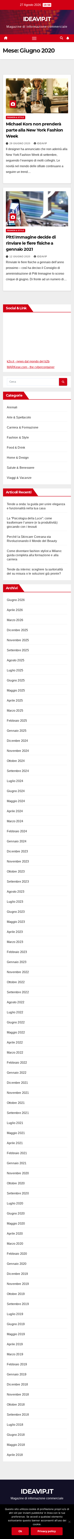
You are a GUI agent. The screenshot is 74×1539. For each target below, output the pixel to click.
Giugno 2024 (16, 791)
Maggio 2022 (16, 1032)
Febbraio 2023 (17, 952)
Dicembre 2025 (17, 630)
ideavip (42, 143)
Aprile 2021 (15, 1143)
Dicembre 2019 (17, 1273)
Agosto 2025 (15, 660)
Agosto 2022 (15, 1002)
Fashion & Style (15, 117)
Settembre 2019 (18, 1304)
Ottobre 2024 (16, 760)
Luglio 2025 (15, 670)
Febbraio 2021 (17, 1153)
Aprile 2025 (15, 700)
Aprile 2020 (15, 1233)
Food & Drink (16, 447)
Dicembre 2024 (17, 740)
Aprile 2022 (15, 1042)
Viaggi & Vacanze (19, 477)
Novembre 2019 (18, 1283)
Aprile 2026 (15, 610)
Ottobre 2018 (16, 1404)
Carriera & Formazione (22, 427)
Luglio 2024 (15, 781)
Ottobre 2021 (16, 1102)
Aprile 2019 (15, 1344)
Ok (20, 1531)
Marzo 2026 (15, 620)
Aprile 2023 (15, 931)
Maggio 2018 (16, 1444)
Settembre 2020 (18, 1193)
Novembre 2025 (18, 640)
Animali (12, 407)
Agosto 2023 (15, 891)
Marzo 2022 (15, 1052)
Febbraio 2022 (17, 1062)
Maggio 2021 (16, 1133)
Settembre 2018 (18, 1414)
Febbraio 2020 (17, 1253)
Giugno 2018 (16, 1434)
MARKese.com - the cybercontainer (30, 367)
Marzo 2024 (15, 821)
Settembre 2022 (18, 992)
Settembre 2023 (18, 881)
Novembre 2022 (18, 972)
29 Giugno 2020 (20, 143)
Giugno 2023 (16, 911)
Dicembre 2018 (17, 1384)
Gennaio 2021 (16, 1163)
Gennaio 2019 (16, 1374)
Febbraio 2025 (17, 720)
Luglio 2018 (15, 1424)
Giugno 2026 (16, 600)
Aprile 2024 (15, 811)
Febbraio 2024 (17, 831)
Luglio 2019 (15, 1314)
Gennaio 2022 (16, 1072)
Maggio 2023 (16, 921)
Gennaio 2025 (16, 730)
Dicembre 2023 (17, 851)
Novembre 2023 (18, 861)
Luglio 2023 (15, 901)
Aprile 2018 (15, 1454)
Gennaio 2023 (16, 962)
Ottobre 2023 (16, 871)
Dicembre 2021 (17, 1082)
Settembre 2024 (18, 771)
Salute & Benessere (21, 467)
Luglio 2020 (15, 1203)
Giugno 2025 (16, 680)
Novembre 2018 (18, 1394)
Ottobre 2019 (16, 1294)
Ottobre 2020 (16, 1183)
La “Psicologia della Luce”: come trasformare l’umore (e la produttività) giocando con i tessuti (32, 522)
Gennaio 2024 (16, 841)
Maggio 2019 (16, 1334)
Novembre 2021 (18, 1092)
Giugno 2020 (16, 1213)
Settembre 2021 (18, 1112)
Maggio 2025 (16, 690)
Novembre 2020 (18, 1173)
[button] (61, 38)
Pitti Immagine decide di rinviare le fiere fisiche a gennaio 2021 (31, 243)
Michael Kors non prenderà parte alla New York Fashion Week (34, 130)
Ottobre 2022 (16, 982)
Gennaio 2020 (16, 1263)
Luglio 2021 (15, 1123)
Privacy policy (47, 1531)
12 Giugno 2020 (20, 256)
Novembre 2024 (18, 750)
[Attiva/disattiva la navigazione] (34, 38)
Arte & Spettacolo (19, 417)
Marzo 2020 (15, 1243)
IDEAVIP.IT (37, 19)
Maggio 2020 (16, 1223)
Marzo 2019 (15, 1354)
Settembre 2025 (18, 650)
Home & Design (18, 457)
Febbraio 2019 (17, 1364)
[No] (69, 1522)
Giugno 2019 (16, 1324)
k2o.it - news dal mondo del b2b (28, 361)
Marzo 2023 (15, 942)
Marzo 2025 (15, 710)
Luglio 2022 (15, 1012)
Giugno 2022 (16, 1022)
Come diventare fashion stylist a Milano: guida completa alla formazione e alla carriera (34, 555)
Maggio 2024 (16, 801)
